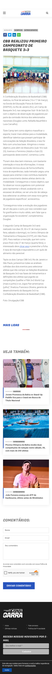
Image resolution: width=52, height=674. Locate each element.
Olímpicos (18, 30)
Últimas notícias (11, 629)
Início (7, 626)
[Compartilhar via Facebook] (5, 35)
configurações (30, 666)
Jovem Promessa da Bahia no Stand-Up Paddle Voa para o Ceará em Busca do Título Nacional (24, 397)
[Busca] (47, 13)
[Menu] (4, 12)
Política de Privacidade (36, 629)
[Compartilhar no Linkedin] (14, 35)
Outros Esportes (30, 30)
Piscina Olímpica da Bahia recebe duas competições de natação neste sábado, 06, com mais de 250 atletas (25, 448)
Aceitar (7, 670)
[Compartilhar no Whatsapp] (19, 35)
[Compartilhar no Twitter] (9, 35)
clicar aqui (24, 246)
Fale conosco (33, 626)
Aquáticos (16, 391)
